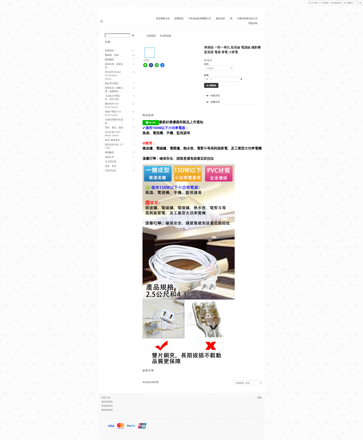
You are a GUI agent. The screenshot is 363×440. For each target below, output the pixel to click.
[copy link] (162, 65)
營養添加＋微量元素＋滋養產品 (114, 89)
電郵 (259, 397)
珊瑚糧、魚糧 (112, 55)
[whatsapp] (157, 65)
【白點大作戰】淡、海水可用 (113, 97)
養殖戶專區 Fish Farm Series (113, 113)
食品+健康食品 (112, 139)
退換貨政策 (107, 405)
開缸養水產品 (112, 83)
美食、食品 (110, 166)
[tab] (232, 95)
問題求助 (253, 23)
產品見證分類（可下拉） (114, 146)
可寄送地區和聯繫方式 (199, 18)
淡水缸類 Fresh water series (113, 133)
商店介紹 (105, 397)
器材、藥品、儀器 (114, 127)
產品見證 (220, 18)
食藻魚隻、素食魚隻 (114, 65)
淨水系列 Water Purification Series (113, 75)
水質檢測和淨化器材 (114, 121)
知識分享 (109, 156)
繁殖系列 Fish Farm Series (112, 105)
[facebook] (151, 65)
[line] (145, 65)
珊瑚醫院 (109, 59)
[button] (232, 95)
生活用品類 (110, 161)
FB (231, 18)
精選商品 (178, 18)
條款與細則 (107, 401)
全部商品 (151, 35)
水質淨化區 (110, 170)
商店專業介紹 (163, 18)
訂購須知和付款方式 (247, 18)
